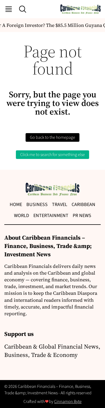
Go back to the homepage (52, 137)
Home (16, 204)
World (21, 215)
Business (37, 204)
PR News (82, 215)
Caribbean (83, 204)
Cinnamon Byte (68, 402)
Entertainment (50, 215)
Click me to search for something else (52, 155)
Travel (59, 204)
